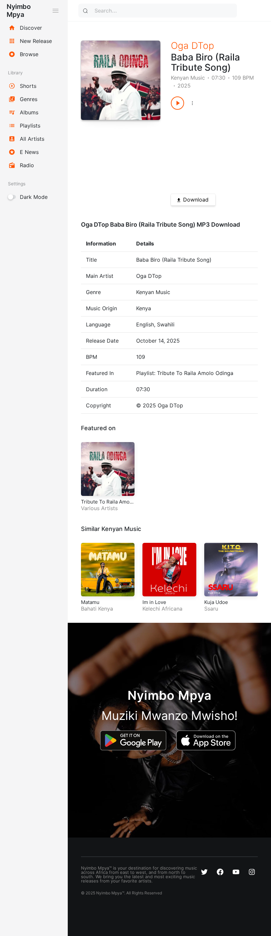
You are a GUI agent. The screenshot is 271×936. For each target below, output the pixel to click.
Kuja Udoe (216, 602)
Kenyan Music (188, 77)
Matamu (90, 602)
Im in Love (154, 602)
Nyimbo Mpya (18, 11)
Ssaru (211, 608)
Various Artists (99, 508)
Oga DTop (192, 45)
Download (195, 199)
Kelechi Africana (162, 608)
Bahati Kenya (97, 608)
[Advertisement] (210, 149)
